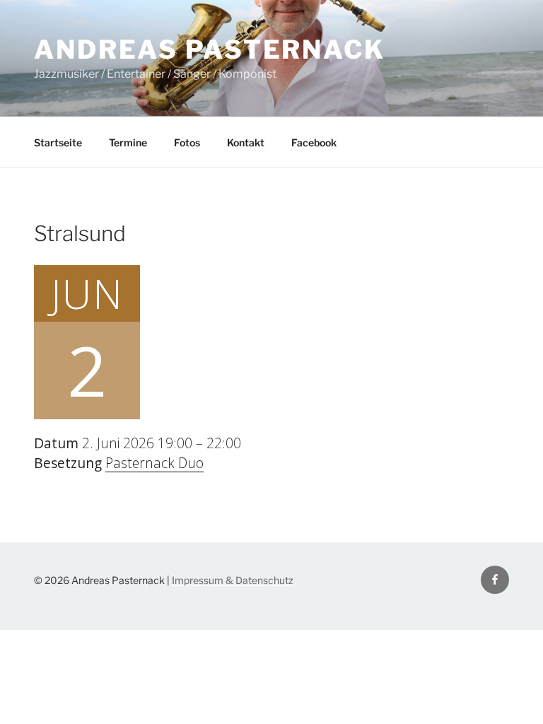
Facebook (314, 142)
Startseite (58, 142)
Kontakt (245, 142)
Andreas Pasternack (209, 49)
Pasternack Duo (154, 462)
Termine (128, 142)
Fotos (187, 142)
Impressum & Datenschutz (232, 580)
